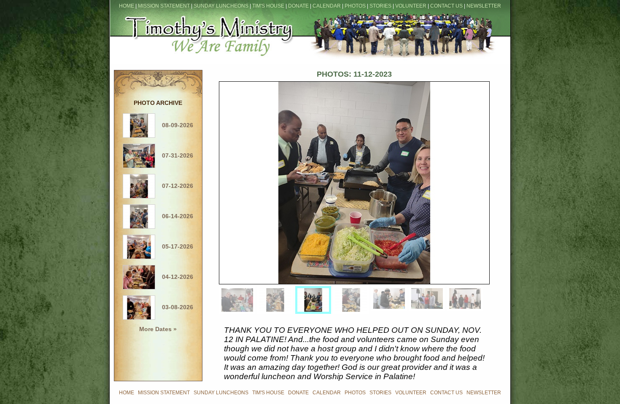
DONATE (298, 6)
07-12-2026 (174, 185)
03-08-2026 (174, 307)
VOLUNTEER (410, 6)
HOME (126, 6)
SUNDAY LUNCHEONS (221, 6)
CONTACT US (446, 6)
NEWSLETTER (483, 6)
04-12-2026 (174, 276)
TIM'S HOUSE (268, 6)
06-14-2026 (174, 216)
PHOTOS (355, 6)
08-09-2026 (174, 125)
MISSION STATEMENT (164, 6)
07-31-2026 (174, 155)
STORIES (380, 6)
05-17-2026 (174, 246)
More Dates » (158, 329)
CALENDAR (327, 6)
